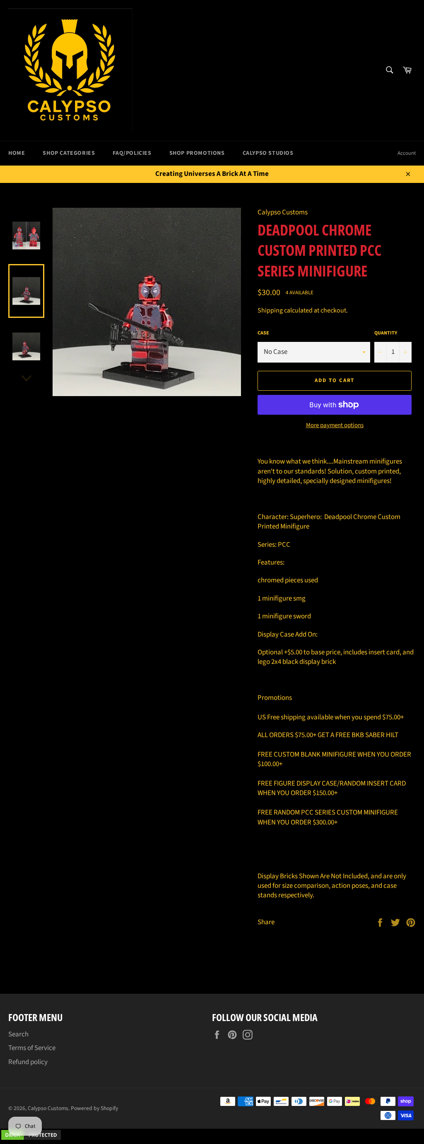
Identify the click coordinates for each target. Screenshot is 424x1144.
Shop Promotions (197, 153)
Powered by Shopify (94, 1108)
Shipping (270, 310)
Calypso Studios (268, 153)
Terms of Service (31, 1048)
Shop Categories (69, 153)
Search (18, 1034)
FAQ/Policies (132, 153)
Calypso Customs (48, 1108)
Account (407, 153)
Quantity (385, 333)
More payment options (335, 425)
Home (16, 153)
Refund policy (28, 1062)
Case (263, 333)
